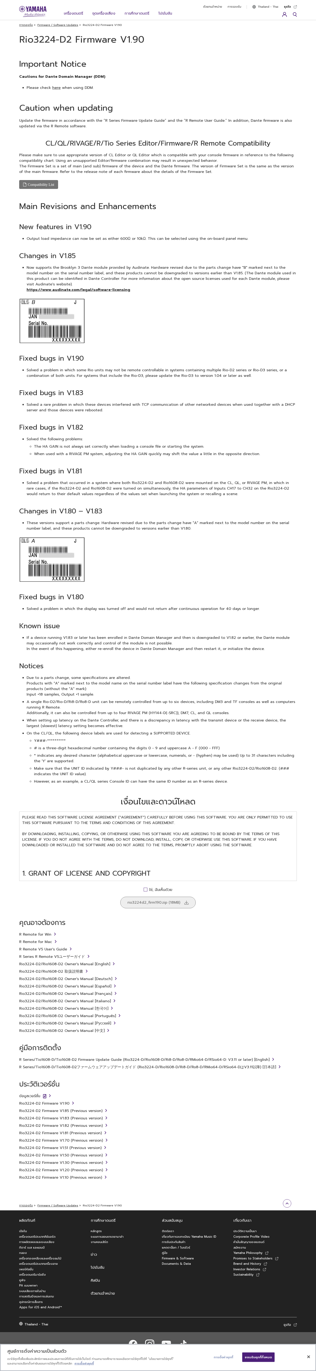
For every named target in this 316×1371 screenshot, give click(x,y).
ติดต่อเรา (168, 1231)
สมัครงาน (239, 1247)
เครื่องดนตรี (73, 13)
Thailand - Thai (268, 7)
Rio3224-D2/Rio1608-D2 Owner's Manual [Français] (65, 993)
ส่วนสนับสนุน (172, 1220)
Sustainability (243, 1274)
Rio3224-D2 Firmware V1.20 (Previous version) (61, 1170)
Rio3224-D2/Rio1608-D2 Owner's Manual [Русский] (65, 1023)
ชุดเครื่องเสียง (103, 13)
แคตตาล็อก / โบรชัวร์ (176, 1247)
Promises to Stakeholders (253, 1258)
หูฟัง (22, 1280)
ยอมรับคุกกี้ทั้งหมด (258, 1357)
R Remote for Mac (35, 942)
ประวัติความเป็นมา (245, 1231)
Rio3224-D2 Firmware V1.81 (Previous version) (60, 1133)
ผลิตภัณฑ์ (27, 1220)
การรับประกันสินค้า (173, 1242)
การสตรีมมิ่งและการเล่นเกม (36, 1296)
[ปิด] (309, 1357)
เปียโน (23, 1231)
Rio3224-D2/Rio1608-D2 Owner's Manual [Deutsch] (65, 979)
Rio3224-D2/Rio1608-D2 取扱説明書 (51, 971)
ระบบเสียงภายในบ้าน (32, 1291)
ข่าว (94, 1254)
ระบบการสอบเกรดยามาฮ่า (107, 1236)
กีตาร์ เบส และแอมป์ (32, 1247)
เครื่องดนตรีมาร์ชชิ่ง (32, 1274)
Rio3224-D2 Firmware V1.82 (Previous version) (61, 1125)
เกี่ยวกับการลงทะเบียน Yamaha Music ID (189, 1236)
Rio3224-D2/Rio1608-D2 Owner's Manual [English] (64, 964)
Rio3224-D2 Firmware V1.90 (44, 1103)
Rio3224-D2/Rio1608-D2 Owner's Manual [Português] (67, 1016)
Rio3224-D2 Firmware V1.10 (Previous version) (60, 1177)
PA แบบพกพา (28, 1285)
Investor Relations (246, 1269)
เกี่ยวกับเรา (242, 1220)
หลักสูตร (96, 1231)
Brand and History (247, 1264)
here (56, 88)
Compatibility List (41, 184)
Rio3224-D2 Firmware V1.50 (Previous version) (61, 1155)
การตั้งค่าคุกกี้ (84, 1363)
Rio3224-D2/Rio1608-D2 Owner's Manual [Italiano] (65, 1001)
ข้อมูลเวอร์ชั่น (29, 1096)
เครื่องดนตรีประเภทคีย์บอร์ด (37, 1236)
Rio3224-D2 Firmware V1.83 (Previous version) (61, 1118)
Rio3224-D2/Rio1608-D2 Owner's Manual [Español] (65, 986)
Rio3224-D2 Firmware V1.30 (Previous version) (61, 1162)
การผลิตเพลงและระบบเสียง (36, 1242)
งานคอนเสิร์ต (99, 1242)
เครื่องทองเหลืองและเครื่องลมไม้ (40, 1258)
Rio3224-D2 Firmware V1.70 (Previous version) (61, 1140)
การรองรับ (234, 7)
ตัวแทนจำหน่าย (212, 7)
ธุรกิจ (287, 7)
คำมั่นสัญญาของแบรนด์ (248, 1242)
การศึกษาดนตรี (136, 13)
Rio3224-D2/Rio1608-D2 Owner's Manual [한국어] (63, 1008)
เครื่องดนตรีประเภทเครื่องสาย (38, 1264)
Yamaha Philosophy (248, 1253)
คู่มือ (164, 1253)
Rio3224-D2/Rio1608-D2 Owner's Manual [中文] (62, 1031)
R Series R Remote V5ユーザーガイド (52, 956)
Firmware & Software (178, 1258)
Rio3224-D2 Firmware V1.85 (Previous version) (60, 1111)
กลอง (23, 1253)
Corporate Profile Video (251, 1236)
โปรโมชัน (165, 13)
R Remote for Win (35, 934)
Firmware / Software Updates (57, 25)
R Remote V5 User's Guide (43, 949)
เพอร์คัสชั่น (26, 1269)
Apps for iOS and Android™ (40, 1307)
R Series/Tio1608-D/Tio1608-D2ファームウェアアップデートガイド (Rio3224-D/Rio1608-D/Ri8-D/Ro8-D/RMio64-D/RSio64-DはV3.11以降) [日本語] (147, 1067)
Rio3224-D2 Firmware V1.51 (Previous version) (60, 1148)
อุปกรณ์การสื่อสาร (31, 1302)
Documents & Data (176, 1264)
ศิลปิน (95, 1280)
